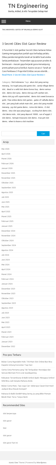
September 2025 (8, 187)
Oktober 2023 (7, 298)
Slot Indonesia (17, 82)
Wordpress (41, 462)
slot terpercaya (9, 413)
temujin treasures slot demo (24, 118)
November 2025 (8, 178)
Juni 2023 (5, 317)
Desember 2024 (8, 231)
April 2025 (5, 211)
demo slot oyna (13, 93)
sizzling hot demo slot (41, 111)
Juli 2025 (5, 197)
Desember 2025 (8, 173)
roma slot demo (36, 107)
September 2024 (8, 245)
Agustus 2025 (7, 192)
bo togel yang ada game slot (23, 86)
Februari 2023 (7, 337)
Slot (4, 428)
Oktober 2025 (7, 183)
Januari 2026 (6, 168)
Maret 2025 (6, 216)
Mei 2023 (5, 322)
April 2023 (5, 327)
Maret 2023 (6, 332)
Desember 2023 (8, 289)
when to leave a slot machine (21, 121)
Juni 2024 (5, 260)
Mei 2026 (5, 149)
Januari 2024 (6, 284)
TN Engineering (28, 6)
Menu (28, 21)
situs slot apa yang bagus (20, 111)
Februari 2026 (7, 163)
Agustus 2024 (7, 250)
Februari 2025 (7, 221)
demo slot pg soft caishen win (35, 93)
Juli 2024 (5, 255)
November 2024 (8, 236)
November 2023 (8, 293)
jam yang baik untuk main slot (20, 103)
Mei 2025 (5, 207)
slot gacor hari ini (10, 443)
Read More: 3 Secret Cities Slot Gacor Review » (23, 75)
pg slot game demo (19, 107)
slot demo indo (9, 114)
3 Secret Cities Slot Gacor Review (24, 43)
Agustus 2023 (7, 308)
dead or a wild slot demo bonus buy (22, 89)
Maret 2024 (6, 274)
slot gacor (7, 421)
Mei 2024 (5, 265)
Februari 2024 (7, 279)
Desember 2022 (8, 346)
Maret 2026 (6, 158)
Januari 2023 (6, 342)
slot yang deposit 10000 (27, 114)
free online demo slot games (20, 100)
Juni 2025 (5, 202)
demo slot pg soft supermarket (16, 96)
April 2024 (5, 269)
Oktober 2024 (7, 240)
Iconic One (13, 462)
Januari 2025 (6, 226)
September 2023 (8, 303)
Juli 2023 (5, 313)
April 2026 (5, 154)
